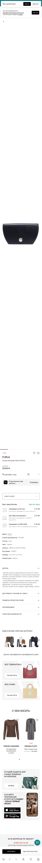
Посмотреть (12, 675)
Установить (34, 482)
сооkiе (20, 14)
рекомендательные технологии (13, 13)
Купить (21, 654)
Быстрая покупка (30, 851)
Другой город (34, 504)
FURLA (10, 534)
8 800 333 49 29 (21, 843)
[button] (4, 449)
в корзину (12, 851)
